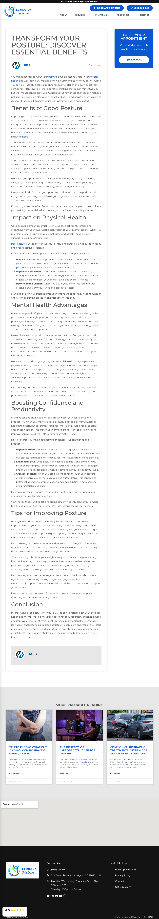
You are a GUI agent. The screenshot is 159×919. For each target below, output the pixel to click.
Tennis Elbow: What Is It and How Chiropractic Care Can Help (28, 750)
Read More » (14, 774)
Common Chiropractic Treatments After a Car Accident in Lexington (128, 750)
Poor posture (18, 243)
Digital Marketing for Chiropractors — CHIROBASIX (134, 917)
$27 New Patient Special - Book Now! (81, 1)
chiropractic (33, 762)
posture (52, 76)
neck (25, 136)
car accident (125, 759)
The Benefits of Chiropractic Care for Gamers (77, 750)
